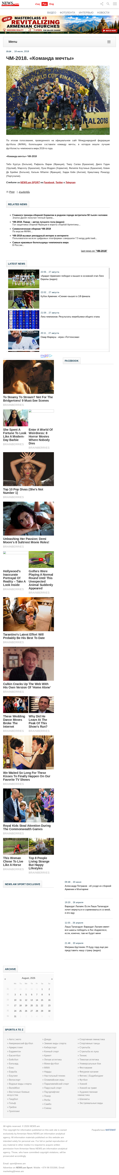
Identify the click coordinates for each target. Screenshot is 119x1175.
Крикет (47, 1055)
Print (11, 192)
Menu (13, 42)
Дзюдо (47, 1039)
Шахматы (84, 1099)
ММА (47, 1067)
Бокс (11, 1067)
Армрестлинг (16, 1047)
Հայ (37, 4)
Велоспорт (14, 1079)
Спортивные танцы (89, 1043)
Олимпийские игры (54, 1079)
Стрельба (84, 1047)
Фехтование (85, 1067)
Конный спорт (51, 1051)
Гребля (12, 1107)
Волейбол (14, 1087)
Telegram (70, 182)
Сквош (47, 1108)
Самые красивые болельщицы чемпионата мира (40, 242)
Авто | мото (15, 1039)
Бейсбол (13, 1059)
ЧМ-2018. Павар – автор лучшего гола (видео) (38, 222)
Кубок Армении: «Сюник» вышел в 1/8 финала (65, 296)
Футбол (83, 1079)
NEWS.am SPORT (30, 182)
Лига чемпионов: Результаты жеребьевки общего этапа (70, 316)
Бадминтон (15, 1051)
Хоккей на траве (88, 1087)
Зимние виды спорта (55, 1043)
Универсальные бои (90, 1063)
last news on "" (94, 251)
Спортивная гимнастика (92, 1039)
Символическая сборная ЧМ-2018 (31, 228)
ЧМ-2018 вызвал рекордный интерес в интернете (40, 235)
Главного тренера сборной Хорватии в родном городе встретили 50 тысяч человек (60, 215)
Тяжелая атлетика (89, 1059)
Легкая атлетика (53, 1059)
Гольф (12, 1103)
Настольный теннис (54, 1075)
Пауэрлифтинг (52, 1092)
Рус (45, 4)
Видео (51, 12)
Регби (47, 1100)
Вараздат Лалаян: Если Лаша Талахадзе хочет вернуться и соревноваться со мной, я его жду (87, 909)
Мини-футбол (51, 1063)
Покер (47, 1096)
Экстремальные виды (91, 1103)
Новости (103, 12)
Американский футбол (21, 1043)
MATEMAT (111, 1130)
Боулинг (13, 1075)
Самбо (47, 1104)
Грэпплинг (14, 1111)
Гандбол (13, 1099)
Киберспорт (50, 1047)
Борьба (13, 1071)
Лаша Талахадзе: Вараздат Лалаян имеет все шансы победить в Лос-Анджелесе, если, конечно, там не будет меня (87, 930)
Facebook (49, 182)
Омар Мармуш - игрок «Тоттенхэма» (60, 337)
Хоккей (83, 1083)
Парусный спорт (53, 1087)
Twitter (59, 182)
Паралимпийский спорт (56, 1083)
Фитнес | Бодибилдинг (91, 1075)
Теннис (83, 1055)
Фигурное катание (88, 1071)
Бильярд (13, 1063)
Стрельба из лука (89, 1051)
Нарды (47, 1071)
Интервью (86, 12)
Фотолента (67, 12)
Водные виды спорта (20, 1083)
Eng (51, 4)
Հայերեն (24, 192)
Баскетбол (14, 1055)
